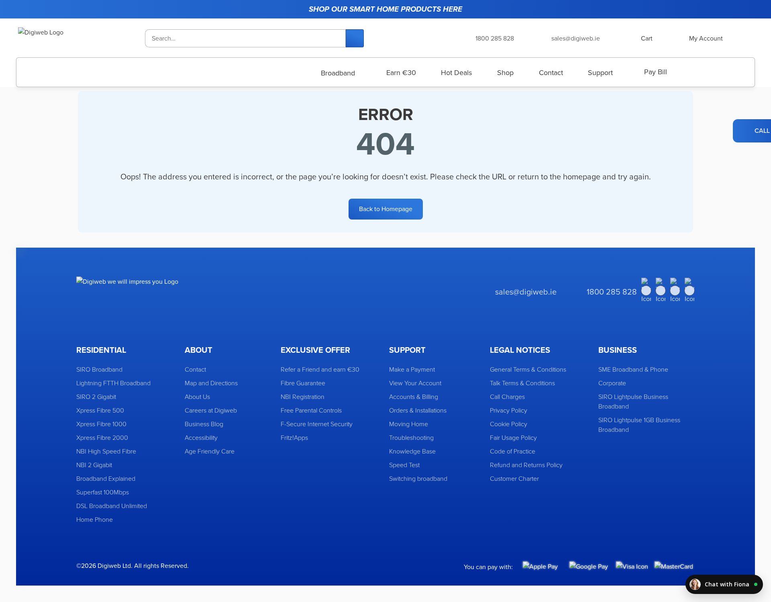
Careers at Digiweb (211, 410)
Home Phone (94, 519)
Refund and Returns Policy (526, 464)
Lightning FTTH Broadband (113, 382)
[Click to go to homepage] (60, 38)
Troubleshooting (411, 437)
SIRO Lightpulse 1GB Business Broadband (639, 424)
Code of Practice (512, 451)
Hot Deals (456, 72)
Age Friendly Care (210, 451)
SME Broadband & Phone (633, 369)
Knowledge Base (412, 451)
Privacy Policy (508, 410)
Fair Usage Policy (513, 437)
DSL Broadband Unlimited (111, 505)
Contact (551, 72)
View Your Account (415, 382)
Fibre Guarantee (303, 382)
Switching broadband (418, 478)
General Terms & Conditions (528, 369)
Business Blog (204, 423)
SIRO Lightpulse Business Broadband (633, 401)
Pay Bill (655, 72)
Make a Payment (412, 369)
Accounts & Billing (413, 396)
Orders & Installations (418, 410)
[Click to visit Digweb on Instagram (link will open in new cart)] (675, 290)
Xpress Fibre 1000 (101, 423)
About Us (197, 396)
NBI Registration (302, 396)
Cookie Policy (508, 423)
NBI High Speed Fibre (106, 451)
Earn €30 (401, 72)
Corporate (612, 382)
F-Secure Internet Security (317, 423)
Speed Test (404, 464)
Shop (505, 72)
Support (600, 72)
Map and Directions (211, 382)
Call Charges (507, 396)
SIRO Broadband (99, 369)
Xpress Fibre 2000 (102, 437)
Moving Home (408, 423)
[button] (724, 584)
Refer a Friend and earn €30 (320, 369)
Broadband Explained (105, 478)
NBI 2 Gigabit (94, 464)
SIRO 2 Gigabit (96, 396)
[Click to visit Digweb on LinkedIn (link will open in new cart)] (689, 290)
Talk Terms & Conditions (522, 382)
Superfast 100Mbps (102, 492)
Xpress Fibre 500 (100, 410)
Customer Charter (514, 478)
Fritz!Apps (294, 437)
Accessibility (201, 437)
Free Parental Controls (311, 410)
